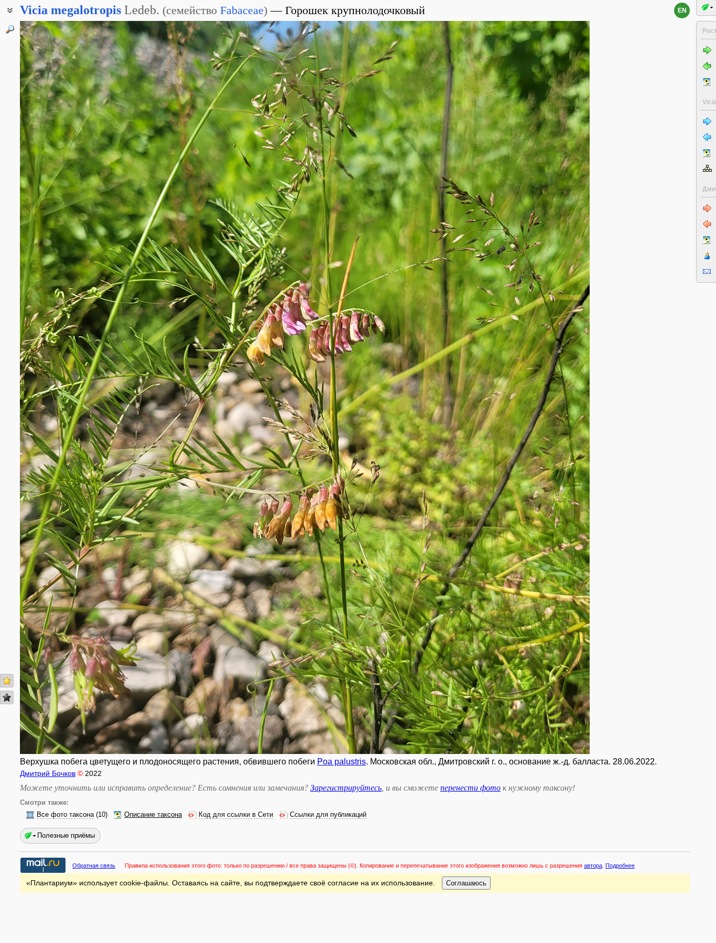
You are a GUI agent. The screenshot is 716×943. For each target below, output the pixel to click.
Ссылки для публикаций (328, 814)
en (682, 10)
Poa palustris (341, 761)
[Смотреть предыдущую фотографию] (79, 387)
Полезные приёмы (66, 835)
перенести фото (470, 787)
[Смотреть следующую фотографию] (530, 387)
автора (593, 865)
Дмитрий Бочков (47, 773)
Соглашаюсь (466, 883)
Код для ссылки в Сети (236, 814)
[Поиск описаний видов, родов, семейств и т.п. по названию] (10, 29)
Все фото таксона (65, 814)
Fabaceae (242, 10)
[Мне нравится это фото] (7, 680)
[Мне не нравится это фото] (7, 697)
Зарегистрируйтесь (346, 787)
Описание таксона (153, 814)
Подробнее (620, 865)
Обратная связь (93, 865)
